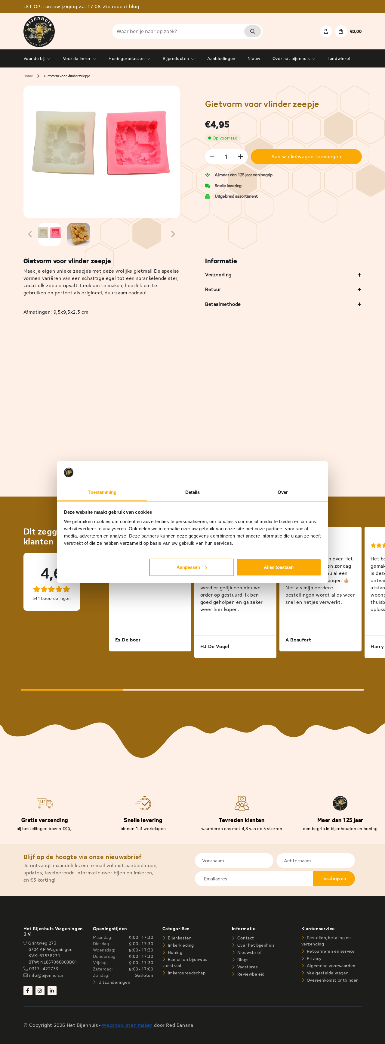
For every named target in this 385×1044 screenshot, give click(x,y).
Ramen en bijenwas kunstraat (184, 962)
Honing (174, 952)
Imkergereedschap (186, 973)
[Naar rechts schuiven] (173, 234)
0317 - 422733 (43, 968)
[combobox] (187, 31)
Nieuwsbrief (249, 952)
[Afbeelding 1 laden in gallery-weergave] (49, 234)
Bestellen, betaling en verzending (326, 941)
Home (28, 76)
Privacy (314, 958)
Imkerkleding (180, 945)
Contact (245, 938)
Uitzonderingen (113, 982)
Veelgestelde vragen (327, 973)
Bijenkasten (179, 938)
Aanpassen (188, 567)
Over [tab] (283, 492)
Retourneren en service (330, 951)
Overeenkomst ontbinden (332, 980)
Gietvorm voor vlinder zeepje (67, 76)
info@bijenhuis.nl (46, 975)
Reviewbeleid (250, 974)
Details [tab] (192, 492)
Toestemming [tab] (102, 492)
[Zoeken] (252, 31)
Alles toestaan (279, 567)
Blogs (242, 959)
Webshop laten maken (127, 1025)
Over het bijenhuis (255, 945)
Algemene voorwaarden (331, 965)
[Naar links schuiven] (30, 234)
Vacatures (246, 967)
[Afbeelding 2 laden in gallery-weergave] (78, 234)
